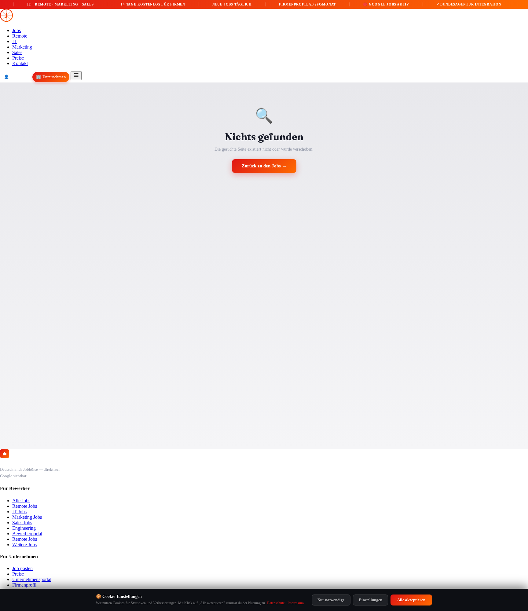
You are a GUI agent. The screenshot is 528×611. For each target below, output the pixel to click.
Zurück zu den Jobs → (264, 165)
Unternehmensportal (31, 579)
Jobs (16, 30)
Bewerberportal (27, 533)
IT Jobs (19, 511)
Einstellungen (370, 600)
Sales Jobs (22, 522)
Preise (18, 57)
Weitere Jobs (24, 544)
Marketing (22, 46)
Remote (19, 35)
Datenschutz (275, 603)
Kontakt (20, 63)
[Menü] (76, 75)
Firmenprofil (24, 584)
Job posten (22, 568)
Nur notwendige (331, 600)
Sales (17, 52)
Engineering (24, 528)
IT (14, 41)
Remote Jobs (24, 506)
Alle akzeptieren (411, 600)
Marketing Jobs (27, 517)
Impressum (296, 603)
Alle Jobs (21, 500)
